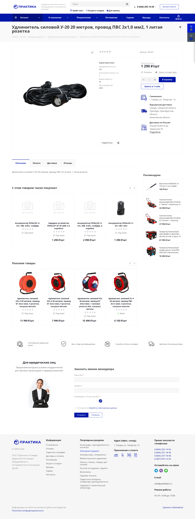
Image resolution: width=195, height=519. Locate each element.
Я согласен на (97, 408)
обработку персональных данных (103, 408)
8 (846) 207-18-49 (162, 452)
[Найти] (127, 4)
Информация (53, 440)
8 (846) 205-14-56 (145, 6)
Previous (130, 188)
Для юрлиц (114, 10)
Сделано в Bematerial (173, 507)
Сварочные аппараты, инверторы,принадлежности (94, 480)
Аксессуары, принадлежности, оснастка (94, 446)
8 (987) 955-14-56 (162, 459)
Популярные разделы (92, 440)
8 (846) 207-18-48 (162, 455)
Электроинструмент (89, 451)
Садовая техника (88, 475)
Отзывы (50, 448)
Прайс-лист (77, 10)
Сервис (49, 470)
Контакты (50, 474)
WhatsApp (166, 470)
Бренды (50, 467)
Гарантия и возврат (55, 452)
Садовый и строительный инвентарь (92, 486)
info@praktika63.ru (163, 483)
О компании (52, 445)
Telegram (156, 470)
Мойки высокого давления (93, 458)
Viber (161, 470)
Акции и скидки (96, 10)
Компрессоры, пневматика (93, 454)
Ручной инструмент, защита (93, 468)
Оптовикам (51, 459)
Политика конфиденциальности (28, 510)
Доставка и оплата (55, 456)
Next (134, 188)
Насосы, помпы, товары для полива (93, 463)
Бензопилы (85, 472)
